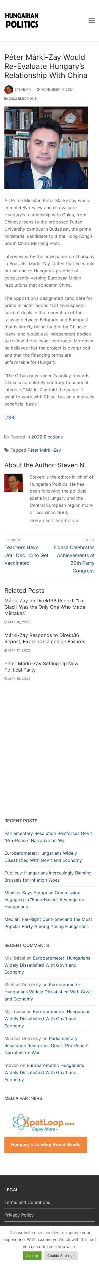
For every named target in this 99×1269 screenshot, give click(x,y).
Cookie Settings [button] (61, 1255)
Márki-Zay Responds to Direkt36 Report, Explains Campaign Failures (44, 638)
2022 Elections (22, 98)
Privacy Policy (19, 1215)
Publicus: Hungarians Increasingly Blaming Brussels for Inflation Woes (48, 876)
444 (10, 417)
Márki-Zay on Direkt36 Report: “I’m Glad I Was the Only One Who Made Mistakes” (44, 607)
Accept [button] (32, 1255)
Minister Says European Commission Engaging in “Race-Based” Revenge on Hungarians (44, 900)
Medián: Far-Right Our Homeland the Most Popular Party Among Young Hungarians (48, 922)
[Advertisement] (49, 759)
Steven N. (23, 89)
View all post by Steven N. (54, 521)
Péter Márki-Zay (44, 450)
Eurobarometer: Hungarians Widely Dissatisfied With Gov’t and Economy (43, 856)
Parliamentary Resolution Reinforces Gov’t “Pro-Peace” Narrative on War (48, 837)
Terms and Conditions (27, 1202)
